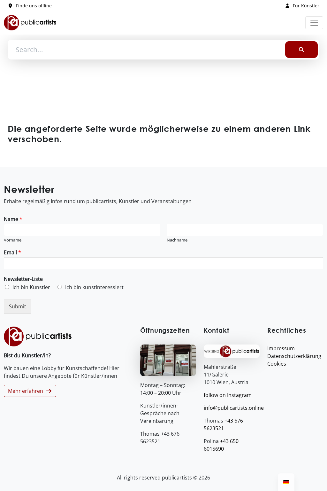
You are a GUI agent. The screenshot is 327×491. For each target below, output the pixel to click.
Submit (17, 306)
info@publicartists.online (234, 407)
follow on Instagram (228, 395)
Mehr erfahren (27, 390)
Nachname (177, 240)
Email (12, 252)
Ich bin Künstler (31, 287)
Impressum (281, 348)
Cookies (276, 363)
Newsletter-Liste (23, 279)
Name (13, 219)
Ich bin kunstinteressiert (94, 287)
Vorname (12, 240)
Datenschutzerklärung (294, 356)
